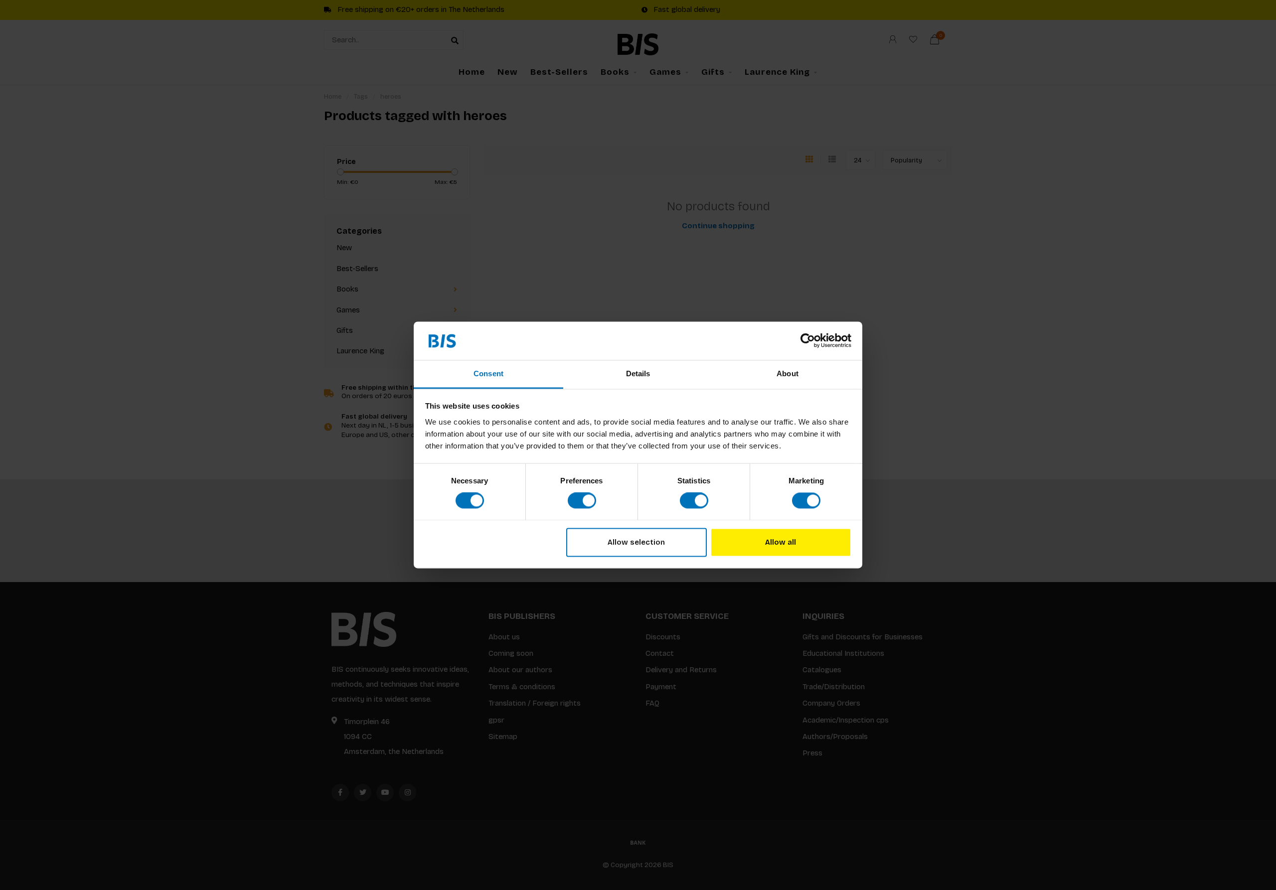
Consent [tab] (488, 373)
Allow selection (636, 542)
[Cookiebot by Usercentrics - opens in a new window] (807, 340)
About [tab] (787, 373)
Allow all (780, 542)
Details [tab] (638, 373)
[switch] (582, 501)
